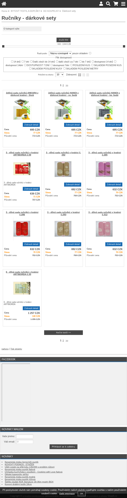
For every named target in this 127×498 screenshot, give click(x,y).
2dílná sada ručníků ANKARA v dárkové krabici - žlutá (22, 94)
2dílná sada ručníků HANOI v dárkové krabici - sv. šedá (63, 94)
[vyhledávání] (108, 4)
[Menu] (123, 4)
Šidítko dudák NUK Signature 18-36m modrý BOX (29, 482)
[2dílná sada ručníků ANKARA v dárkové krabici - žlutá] (21, 109)
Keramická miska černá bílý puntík (21, 462)
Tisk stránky (16, 349)
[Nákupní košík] (116, 4)
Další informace (67, 493)
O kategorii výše (11, 29)
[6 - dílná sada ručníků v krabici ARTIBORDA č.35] (22, 288)
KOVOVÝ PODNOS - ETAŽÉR (19, 464)
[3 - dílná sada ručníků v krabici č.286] (22, 229)
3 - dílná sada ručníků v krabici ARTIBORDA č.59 (22, 153)
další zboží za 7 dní (68, 61)
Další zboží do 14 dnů (44, 61)
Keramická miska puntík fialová (20, 469)
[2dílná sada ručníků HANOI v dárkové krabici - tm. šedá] (104, 109)
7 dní (26, 61)
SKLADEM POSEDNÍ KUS (108, 65)
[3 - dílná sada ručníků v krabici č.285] (104, 169)
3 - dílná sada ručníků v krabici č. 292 (63, 153)
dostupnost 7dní (61, 65)
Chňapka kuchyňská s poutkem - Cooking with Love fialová (33, 472)
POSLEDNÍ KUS (81, 65)
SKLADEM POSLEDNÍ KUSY (47, 68)
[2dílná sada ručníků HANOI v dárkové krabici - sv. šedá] (63, 109)
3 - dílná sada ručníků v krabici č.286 (22, 213)
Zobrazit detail (31, 125)
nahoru (5, 349)
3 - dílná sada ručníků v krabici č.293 (63, 213)
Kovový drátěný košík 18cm (18, 484)
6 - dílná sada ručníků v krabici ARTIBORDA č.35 (22, 273)
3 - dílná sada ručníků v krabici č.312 (104, 213)
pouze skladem (80, 53)
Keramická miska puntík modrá (20, 477)
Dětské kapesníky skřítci (16, 474)
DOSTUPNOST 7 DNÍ (38, 65)
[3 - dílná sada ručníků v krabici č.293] (63, 229)
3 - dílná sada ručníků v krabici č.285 (104, 153)
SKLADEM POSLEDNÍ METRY (82, 68)
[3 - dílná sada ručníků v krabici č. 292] (63, 169)
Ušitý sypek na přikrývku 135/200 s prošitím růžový (30, 467)
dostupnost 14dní (14, 65)
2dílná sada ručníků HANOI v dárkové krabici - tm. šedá (105, 94)
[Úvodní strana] (4, 4)
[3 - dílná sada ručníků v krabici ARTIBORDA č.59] (22, 169)
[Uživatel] (101, 4)
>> (67, 85)
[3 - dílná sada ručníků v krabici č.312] (104, 229)
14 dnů (17, 61)
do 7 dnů (86, 61)
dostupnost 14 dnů (103, 61)
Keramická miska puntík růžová (20, 479)
